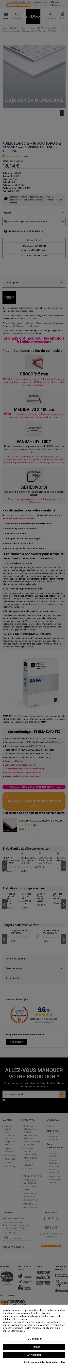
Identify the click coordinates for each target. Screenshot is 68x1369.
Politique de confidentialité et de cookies (44, 1362)
